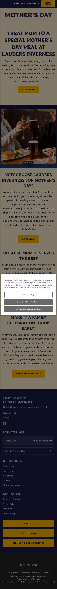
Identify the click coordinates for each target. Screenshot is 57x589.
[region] (28, 294)
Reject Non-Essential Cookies (28, 302)
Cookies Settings (28, 295)
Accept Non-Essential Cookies (28, 309)
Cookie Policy (44, 287)
